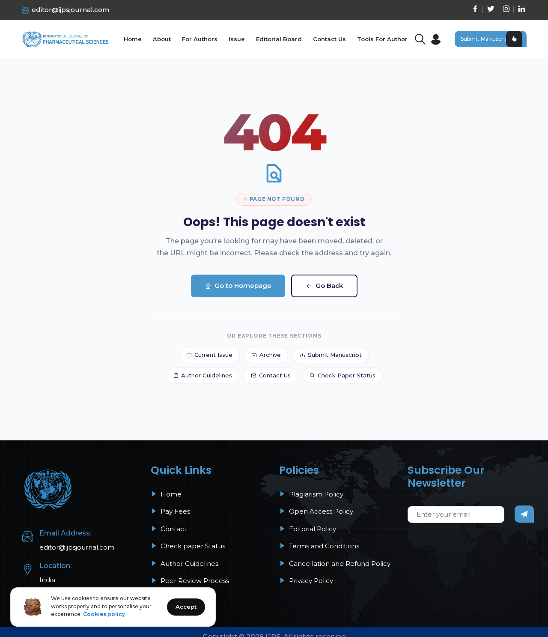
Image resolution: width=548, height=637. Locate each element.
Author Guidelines (206, 375)
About (162, 39)
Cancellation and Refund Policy (338, 563)
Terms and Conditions (323, 546)
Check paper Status (192, 546)
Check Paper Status (346, 375)
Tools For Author (382, 39)
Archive (270, 354)
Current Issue (213, 354)
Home (133, 39)
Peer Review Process (194, 581)
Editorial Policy (311, 529)
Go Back (329, 285)
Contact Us (329, 39)
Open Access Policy (320, 511)
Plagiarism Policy (315, 494)
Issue (237, 39)
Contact (173, 529)
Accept (186, 606)
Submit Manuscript (485, 39)
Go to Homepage (242, 285)
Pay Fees (174, 511)
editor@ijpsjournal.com (70, 10)
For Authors (199, 39)
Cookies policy (104, 614)
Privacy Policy (310, 581)
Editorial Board (279, 39)
